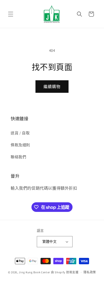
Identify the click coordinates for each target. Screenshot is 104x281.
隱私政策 (89, 272)
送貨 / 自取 (20, 133)
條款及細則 (20, 144)
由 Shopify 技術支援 (65, 272)
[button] (11, 14)
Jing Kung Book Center (34, 272)
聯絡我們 (18, 156)
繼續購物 (52, 86)
